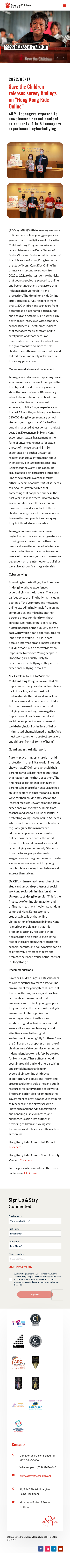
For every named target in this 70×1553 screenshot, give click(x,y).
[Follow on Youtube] (60, 1549)
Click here (15, 1147)
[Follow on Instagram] (47, 1549)
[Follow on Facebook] (40, 1549)
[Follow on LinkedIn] (53, 1549)
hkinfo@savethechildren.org (35, 1475)
